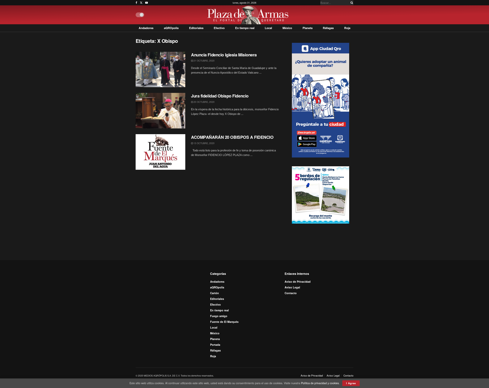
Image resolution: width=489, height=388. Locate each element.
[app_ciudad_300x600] (320, 99)
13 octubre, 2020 (204, 143)
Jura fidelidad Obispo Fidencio (220, 96)
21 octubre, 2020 (204, 60)
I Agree (351, 383)
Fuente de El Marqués (224, 322)
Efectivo (219, 28)
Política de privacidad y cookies (320, 383)
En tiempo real (244, 28)
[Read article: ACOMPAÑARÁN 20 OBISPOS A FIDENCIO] (160, 152)
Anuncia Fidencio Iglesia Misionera (224, 55)
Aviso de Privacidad (298, 281)
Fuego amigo (218, 316)
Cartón (214, 293)
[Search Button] (351, 2)
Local (268, 28)
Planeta (308, 28)
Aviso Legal (292, 287)
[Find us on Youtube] (146, 2)
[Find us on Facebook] (136, 2)
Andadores (146, 28)
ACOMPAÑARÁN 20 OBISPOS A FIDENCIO (232, 137)
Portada (215, 345)
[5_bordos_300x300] (320, 194)
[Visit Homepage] (248, 14)
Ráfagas (328, 28)
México (287, 28)
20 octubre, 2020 (204, 101)
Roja (347, 28)
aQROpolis (171, 28)
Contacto (291, 293)
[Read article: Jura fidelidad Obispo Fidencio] (160, 110)
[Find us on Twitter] (141, 2)
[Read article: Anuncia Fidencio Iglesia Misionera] (160, 69)
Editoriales (196, 28)
